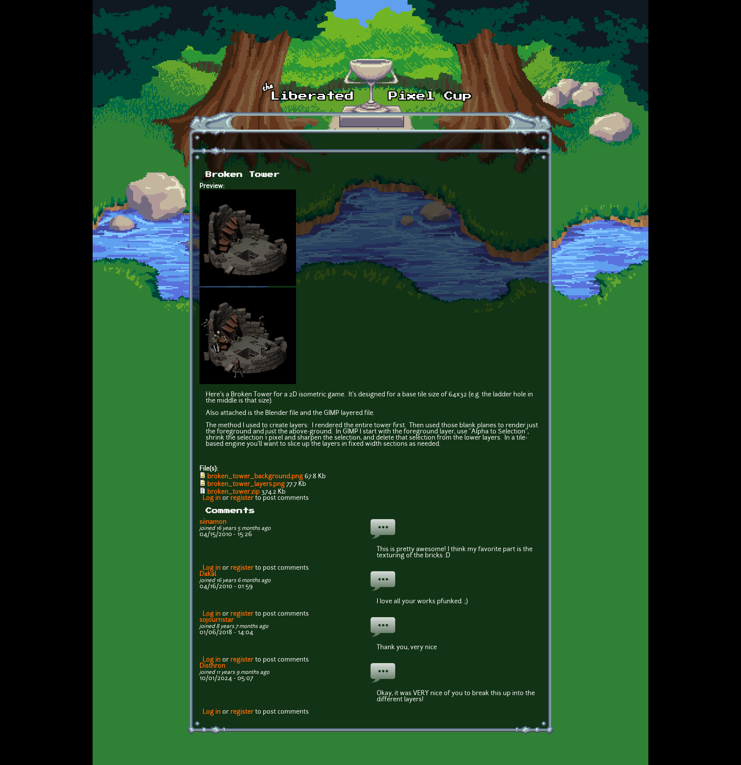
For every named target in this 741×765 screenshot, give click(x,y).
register (242, 498)
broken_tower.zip (233, 492)
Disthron (212, 666)
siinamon (213, 522)
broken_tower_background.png (255, 477)
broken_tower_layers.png (246, 484)
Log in (212, 498)
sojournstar (217, 620)
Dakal (208, 574)
